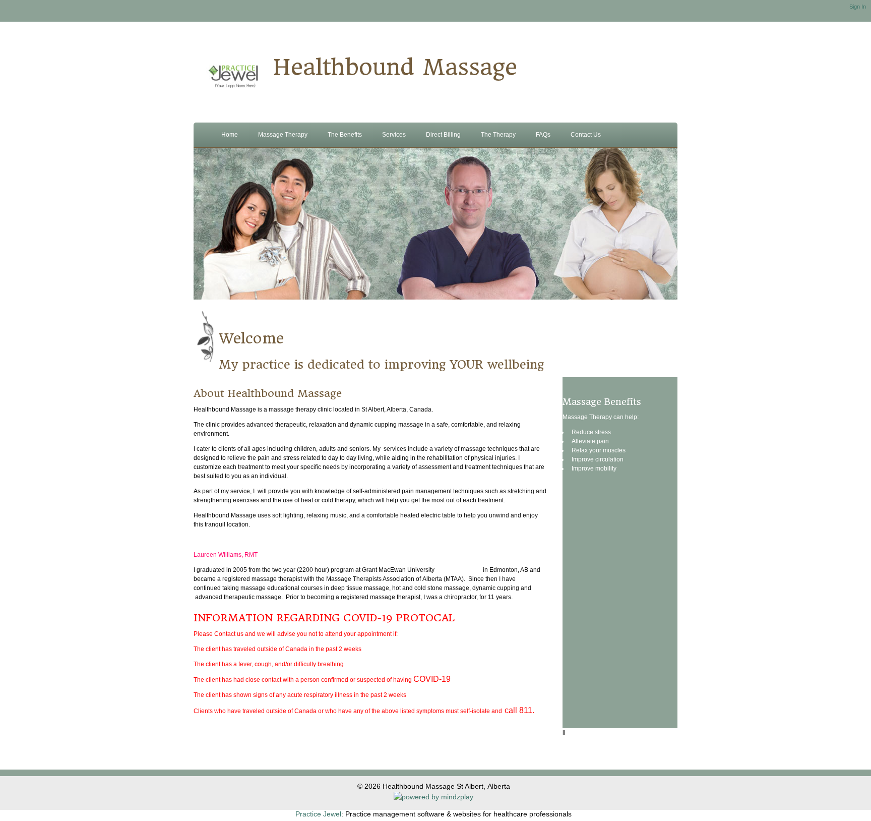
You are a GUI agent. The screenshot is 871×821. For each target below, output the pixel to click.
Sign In (857, 7)
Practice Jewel (318, 814)
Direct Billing (443, 134)
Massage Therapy (282, 134)
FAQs (543, 134)
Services (394, 134)
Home (229, 134)
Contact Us (586, 134)
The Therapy (498, 134)
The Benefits (345, 134)
